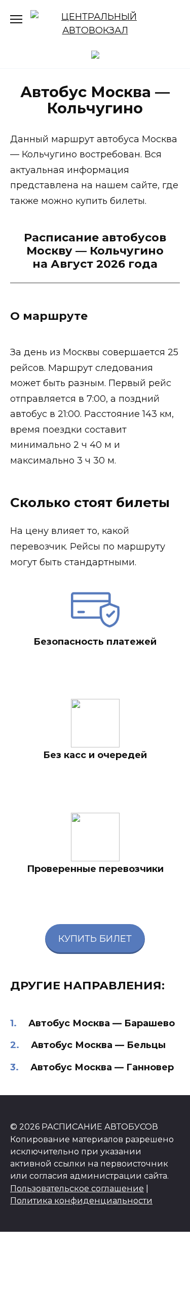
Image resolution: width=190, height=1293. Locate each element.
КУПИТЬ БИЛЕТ (95, 938)
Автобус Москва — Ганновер (102, 1067)
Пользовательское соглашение (77, 1188)
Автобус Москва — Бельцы (98, 1045)
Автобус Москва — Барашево (101, 1023)
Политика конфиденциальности (81, 1200)
